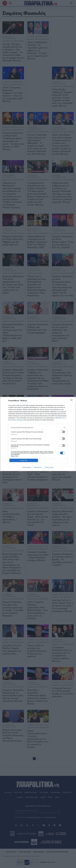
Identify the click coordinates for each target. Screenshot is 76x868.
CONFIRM (23, 460)
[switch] (62, 431)
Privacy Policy (49, 467)
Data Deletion (27, 467)
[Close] (72, 401)
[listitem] (38, 427)
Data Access (38, 467)
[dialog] (38, 434)
